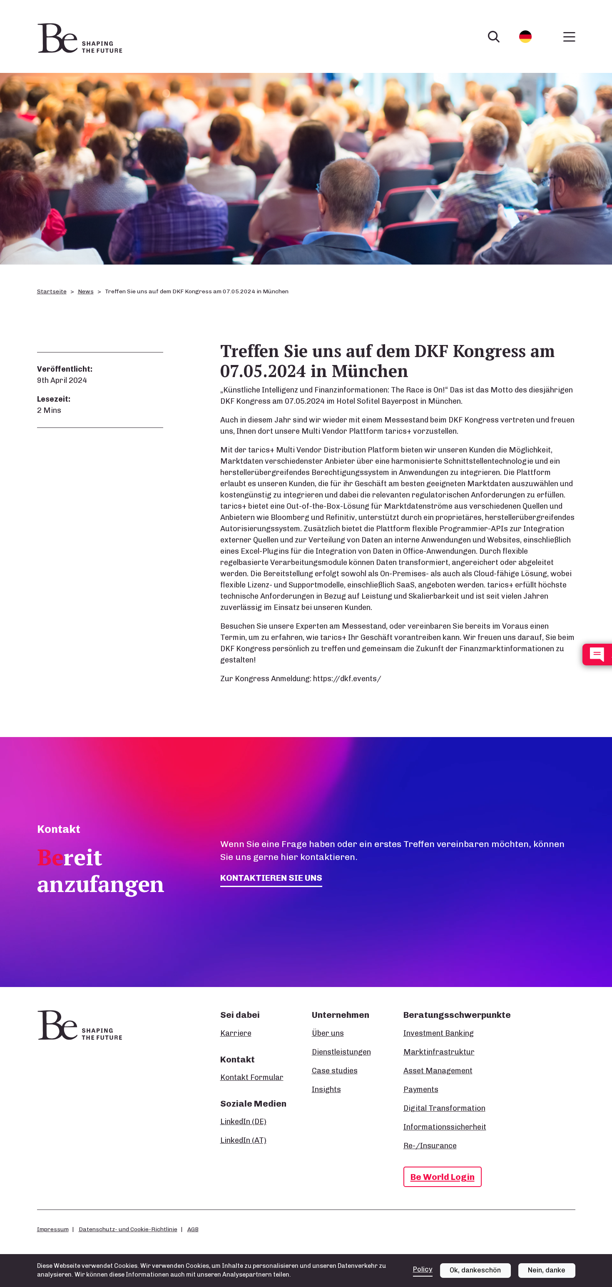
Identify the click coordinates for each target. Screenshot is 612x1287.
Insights (326, 1089)
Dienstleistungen (341, 1052)
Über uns (328, 1033)
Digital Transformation (444, 1108)
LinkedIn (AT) (243, 1140)
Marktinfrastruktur (439, 1052)
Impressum (53, 1229)
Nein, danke (546, 1270)
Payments (420, 1089)
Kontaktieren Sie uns (271, 877)
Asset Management (438, 1070)
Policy (423, 1269)
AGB (193, 1229)
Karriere (235, 1033)
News (86, 291)
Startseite (52, 291)
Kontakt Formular (252, 1077)
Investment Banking (438, 1033)
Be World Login (442, 1177)
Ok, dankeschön (475, 1270)
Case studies (335, 1070)
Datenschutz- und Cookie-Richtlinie (128, 1229)
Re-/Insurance (430, 1145)
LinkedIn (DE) (243, 1121)
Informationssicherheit (444, 1127)
